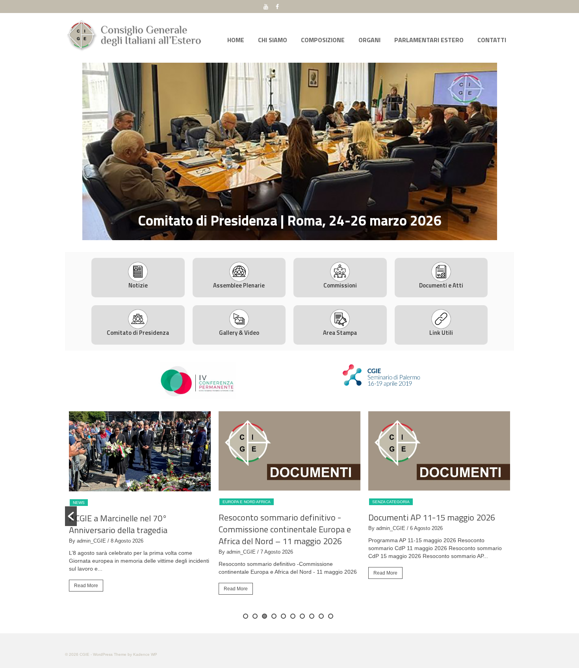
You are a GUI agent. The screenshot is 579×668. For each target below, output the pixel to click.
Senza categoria (391, 502)
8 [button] (311, 616)
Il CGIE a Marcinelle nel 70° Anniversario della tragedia (118, 524)
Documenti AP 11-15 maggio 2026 (431, 517)
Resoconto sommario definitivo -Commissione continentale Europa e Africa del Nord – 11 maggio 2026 (285, 529)
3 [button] (294, 236)
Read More (86, 585)
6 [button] (292, 616)
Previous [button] (70, 151)
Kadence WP (145, 654)
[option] (289, 151)
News (79, 502)
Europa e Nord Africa (247, 502)
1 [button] (275, 236)
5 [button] (283, 616)
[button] (71, 516)
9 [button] (321, 616)
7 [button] (302, 616)
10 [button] (330, 616)
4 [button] (304, 236)
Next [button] (509, 151)
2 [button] (285, 236)
